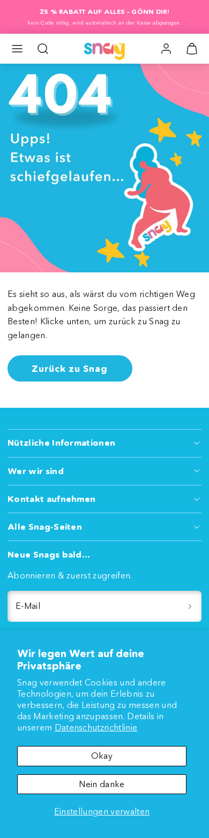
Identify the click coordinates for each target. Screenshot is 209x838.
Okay (102, 755)
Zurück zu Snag (70, 368)
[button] (17, 49)
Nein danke (101, 784)
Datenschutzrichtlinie (96, 727)
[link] (166, 49)
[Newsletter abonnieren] (189, 606)
